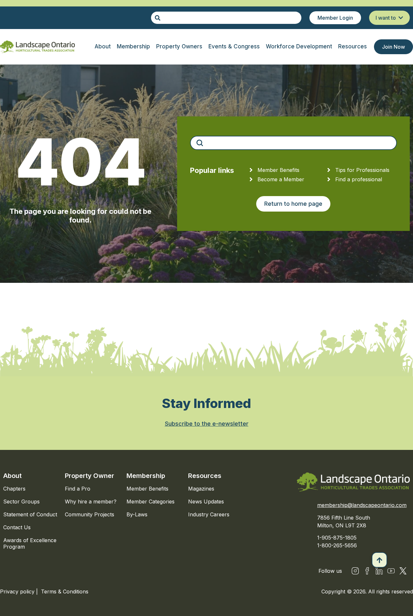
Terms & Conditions (64, 591)
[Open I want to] (400, 18)
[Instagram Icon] (355, 570)
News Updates (206, 501)
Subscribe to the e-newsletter (206, 423)
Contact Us (17, 527)
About (12, 476)
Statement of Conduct (30, 514)
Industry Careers (208, 514)
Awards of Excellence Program (29, 543)
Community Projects (89, 514)
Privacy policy (18, 591)
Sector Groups (21, 501)
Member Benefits (147, 488)
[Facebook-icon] (367, 570)
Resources (204, 476)
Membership (145, 476)
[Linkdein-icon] (379, 570)
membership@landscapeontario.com (362, 505)
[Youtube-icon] (391, 570)
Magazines (201, 488)
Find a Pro (77, 488)
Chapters (14, 488)
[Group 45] (403, 570)
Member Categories (150, 501)
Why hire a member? (90, 501)
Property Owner (89, 476)
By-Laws (136, 514)
